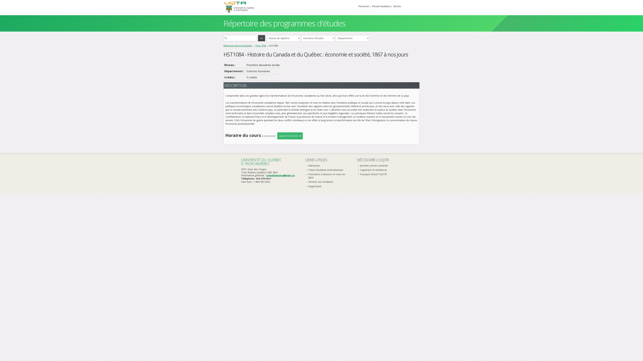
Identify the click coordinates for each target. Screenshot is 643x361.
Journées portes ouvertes (374, 165)
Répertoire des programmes (238, 45)
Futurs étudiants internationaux (325, 169)
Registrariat (314, 186)
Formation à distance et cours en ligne (326, 176)
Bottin (397, 6)
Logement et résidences (373, 169)
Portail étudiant (381, 6)
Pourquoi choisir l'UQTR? (373, 174)
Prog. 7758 (261, 45)
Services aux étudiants (320, 181)
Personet (364, 6)
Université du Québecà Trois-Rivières (261, 161)
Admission (314, 165)
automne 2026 (288, 136)
